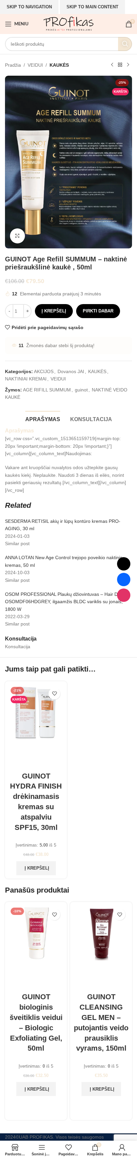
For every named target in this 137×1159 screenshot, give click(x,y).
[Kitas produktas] (128, 65)
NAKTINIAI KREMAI (26, 378)
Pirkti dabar (98, 310)
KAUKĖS (59, 65)
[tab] (42, 418)
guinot (81, 389)
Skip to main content (92, 6)
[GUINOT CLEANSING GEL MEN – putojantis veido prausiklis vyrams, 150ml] (101, 947)
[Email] (123, 563)
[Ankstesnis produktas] (112, 65)
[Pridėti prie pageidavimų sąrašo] (54, 694)
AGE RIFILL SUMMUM (47, 389)
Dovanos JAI (71, 371)
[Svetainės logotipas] (68, 23)
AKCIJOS (44, 371)
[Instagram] (123, 595)
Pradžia (13, 65)
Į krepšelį (54, 310)
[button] (36, 868)
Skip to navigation (29, 6)
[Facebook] (123, 579)
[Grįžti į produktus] (120, 65)
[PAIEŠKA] (125, 44)
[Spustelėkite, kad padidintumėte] (17, 235)
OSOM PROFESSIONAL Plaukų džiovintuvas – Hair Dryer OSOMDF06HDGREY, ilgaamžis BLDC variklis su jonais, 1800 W (65, 602)
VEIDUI (35, 65)
